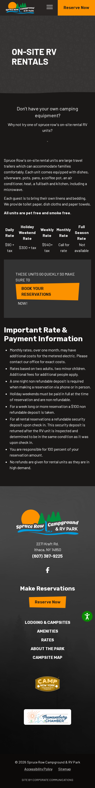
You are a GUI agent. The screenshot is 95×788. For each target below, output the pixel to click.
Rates (47, 640)
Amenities (47, 631)
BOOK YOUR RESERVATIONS (36, 291)
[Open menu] (50, 7)
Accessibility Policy (38, 769)
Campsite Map (47, 657)
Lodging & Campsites (47, 622)
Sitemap (64, 769)
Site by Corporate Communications (47, 779)
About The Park (47, 648)
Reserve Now (76, 7)
